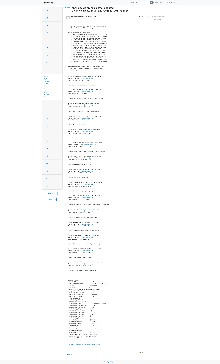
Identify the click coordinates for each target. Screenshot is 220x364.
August (46, 83)
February (46, 94)
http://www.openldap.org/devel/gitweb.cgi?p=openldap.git (84, 344)
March (45, 92)
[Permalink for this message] (148, 353)
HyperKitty (110, 362)
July (45, 85)
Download (53, 199)
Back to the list (157, 19)
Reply (70, 354)
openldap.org (48, 3)
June (45, 87)
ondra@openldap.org (87, 78)
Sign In (168, 2)
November (47, 78)
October (46, 80)
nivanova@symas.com (90, 144)
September (47, 81)
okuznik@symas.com (87, 184)
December (47, 76)
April (45, 90)
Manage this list (158, 2)
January (46, 96)
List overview (53, 193)
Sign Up (174, 2)
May (45, 89)
